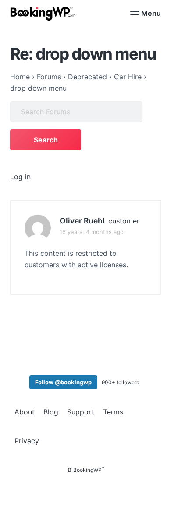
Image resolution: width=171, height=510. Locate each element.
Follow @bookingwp (63, 382)
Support (80, 411)
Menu (151, 13)
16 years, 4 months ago (92, 231)
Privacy (26, 440)
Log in (20, 176)
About (24, 411)
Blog (50, 411)
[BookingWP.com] (43, 14)
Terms (113, 411)
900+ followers (120, 382)
